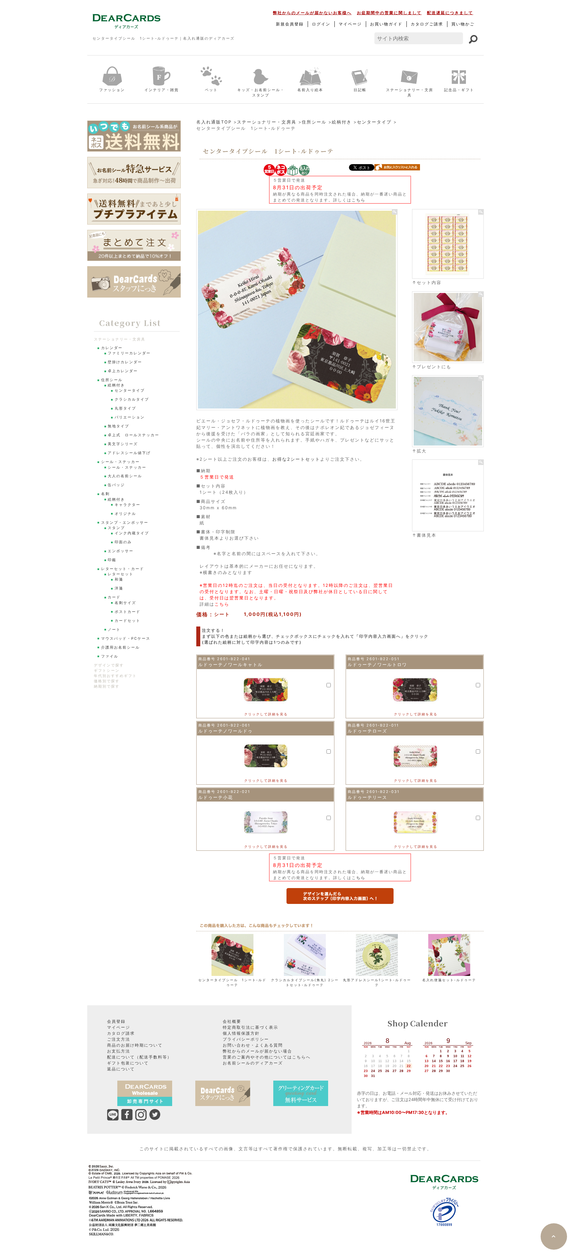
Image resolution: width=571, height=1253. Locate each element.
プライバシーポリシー (246, 1039)
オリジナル (125, 514)
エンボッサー (120, 551)
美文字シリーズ (123, 444)
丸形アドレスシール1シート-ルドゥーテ (377, 982)
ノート (114, 629)
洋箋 (119, 588)
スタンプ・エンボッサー (124, 522)
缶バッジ (116, 485)
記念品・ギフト (459, 90)
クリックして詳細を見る (266, 714)
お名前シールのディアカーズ (253, 1062)
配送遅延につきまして (450, 12)
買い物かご (463, 23)
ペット (211, 90)
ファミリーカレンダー (129, 353)
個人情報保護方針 (241, 1033)
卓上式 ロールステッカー (133, 435)
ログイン (321, 23)
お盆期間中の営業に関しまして (389, 12)
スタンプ (116, 528)
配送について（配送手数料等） (139, 1057)
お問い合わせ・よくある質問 (253, 1045)
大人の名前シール (125, 476)
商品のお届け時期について (135, 1045)
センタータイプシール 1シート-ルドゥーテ (232, 982)
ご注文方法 (118, 1039)
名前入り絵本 (310, 90)
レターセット (120, 574)
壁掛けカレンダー (125, 362)
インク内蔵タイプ (132, 533)
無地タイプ (118, 426)
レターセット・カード (122, 569)
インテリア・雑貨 (161, 90)
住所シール (314, 122)
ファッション (112, 90)
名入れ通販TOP (214, 122)
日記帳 (360, 90)
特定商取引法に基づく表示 (250, 1027)
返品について (121, 1068)
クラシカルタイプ (132, 399)
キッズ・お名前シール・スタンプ (261, 93)
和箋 (119, 579)
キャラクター (127, 505)
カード (114, 597)
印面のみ (123, 542)
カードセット (127, 621)
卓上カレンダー (123, 371)
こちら (358, 199)
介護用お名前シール (120, 647)
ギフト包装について (128, 1062)
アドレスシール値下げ (129, 453)
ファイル (109, 656)
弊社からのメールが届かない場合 (257, 1051)
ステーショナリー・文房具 (409, 93)
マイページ (350, 23)
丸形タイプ (125, 408)
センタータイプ (374, 122)
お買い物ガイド (386, 23)
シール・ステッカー (120, 462)
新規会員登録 (290, 23)
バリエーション (130, 417)
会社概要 (232, 1021)
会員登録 (116, 1021)
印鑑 (112, 560)
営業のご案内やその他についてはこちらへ (267, 1057)
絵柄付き (342, 122)
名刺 (105, 494)
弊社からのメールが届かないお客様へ (312, 12)
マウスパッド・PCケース (125, 638)
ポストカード (127, 612)
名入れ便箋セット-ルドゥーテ (449, 980)
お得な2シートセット (296, 459)
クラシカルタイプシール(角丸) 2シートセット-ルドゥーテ (305, 982)
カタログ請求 (121, 1033)
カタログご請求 (427, 23)
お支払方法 (118, 1051)
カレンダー (112, 348)
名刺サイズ (125, 603)
